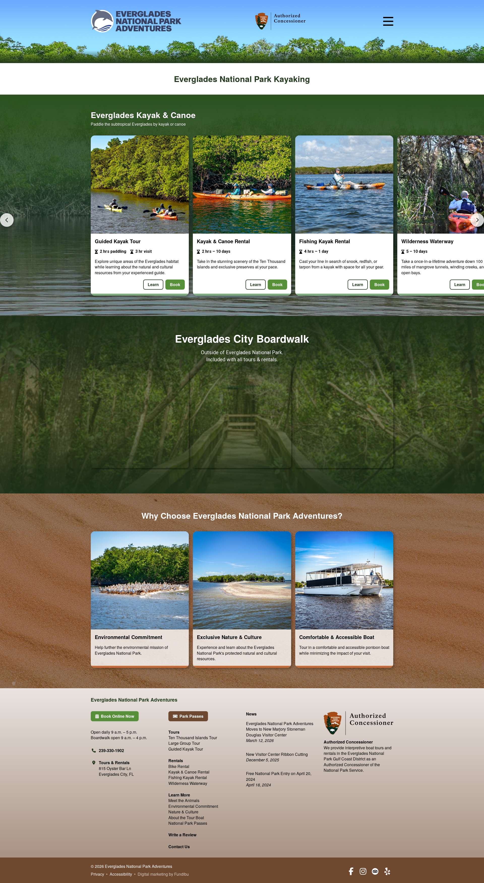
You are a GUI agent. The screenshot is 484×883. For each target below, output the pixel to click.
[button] (388, 21)
